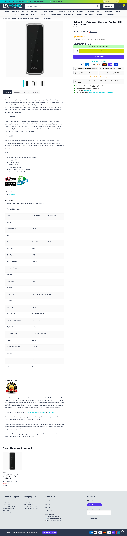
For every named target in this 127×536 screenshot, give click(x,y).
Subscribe (93, 518)
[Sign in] (118, 6)
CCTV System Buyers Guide (10, 515)
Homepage (6, 18)
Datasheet (12, 194)
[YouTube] (88, 501)
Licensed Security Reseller (31, 506)
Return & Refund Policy (9, 506)
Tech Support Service (8, 513)
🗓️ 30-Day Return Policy (56, 1)
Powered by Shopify (30, 532)
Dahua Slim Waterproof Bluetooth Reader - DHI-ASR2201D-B (10, 477)
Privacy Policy (28, 502)
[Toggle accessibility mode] (122, 1)
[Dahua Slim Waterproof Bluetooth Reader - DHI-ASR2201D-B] (12, 461)
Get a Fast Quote (7, 510)
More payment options (99, 61)
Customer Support (11, 497)
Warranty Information (8, 508)
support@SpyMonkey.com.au (36, 412)
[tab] (7, 92)
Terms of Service (28, 504)
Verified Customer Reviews (31, 508)
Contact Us (6, 502)
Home (7, 11)
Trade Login (109, 6)
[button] (66, 49)
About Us (26, 500)
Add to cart (101, 51)
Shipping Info (6, 504)
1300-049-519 (52, 412)
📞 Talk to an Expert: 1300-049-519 (13, 1)
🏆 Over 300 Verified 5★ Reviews (36, 1)
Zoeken (97, 6)
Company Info (30, 497)
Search (5, 500)
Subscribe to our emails (93, 509)
